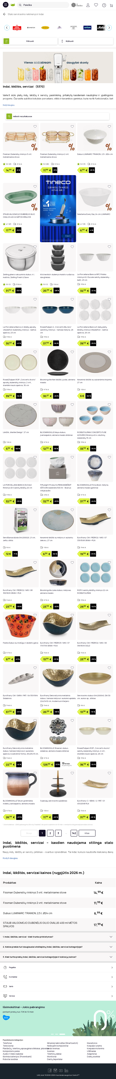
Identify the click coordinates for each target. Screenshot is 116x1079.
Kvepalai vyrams (94, 1045)
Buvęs (29, 833)
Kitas (87, 833)
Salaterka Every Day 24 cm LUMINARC (93, 214)
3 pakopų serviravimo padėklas (53, 800)
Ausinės (50, 1051)
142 (74, 833)
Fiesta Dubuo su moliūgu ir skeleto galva (20, 643)
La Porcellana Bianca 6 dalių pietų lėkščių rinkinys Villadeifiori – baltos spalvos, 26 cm (92, 330)
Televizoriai (8, 1045)
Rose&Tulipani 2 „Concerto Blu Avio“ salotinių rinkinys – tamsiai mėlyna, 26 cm (56, 330)
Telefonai (7, 1043)
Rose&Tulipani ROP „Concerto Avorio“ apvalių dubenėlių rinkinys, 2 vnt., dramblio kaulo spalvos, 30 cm (19, 382)
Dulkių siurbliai (93, 1056)
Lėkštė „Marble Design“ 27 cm (16, 432)
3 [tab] (62, 1034)
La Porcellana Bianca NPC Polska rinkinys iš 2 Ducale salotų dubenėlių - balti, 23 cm (93, 277)
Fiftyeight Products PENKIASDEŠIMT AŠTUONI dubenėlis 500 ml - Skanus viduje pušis (55, 488)
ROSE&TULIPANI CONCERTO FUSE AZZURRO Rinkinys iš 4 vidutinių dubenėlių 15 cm (91, 435)
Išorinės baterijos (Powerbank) (17, 1056)
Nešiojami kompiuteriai (57, 1045)
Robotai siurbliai (10, 1059)
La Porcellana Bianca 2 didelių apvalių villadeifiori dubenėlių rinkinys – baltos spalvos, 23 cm (19, 330)
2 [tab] (56, 1034)
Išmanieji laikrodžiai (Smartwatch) (62, 1043)
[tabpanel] (58, 1018)
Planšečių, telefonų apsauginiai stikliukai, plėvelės (26, 1048)
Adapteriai (92, 1053)
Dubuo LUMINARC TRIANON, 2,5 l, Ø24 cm (95, 154)
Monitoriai (51, 1056)
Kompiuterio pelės (11, 1051)
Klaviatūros (92, 1043)
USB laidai (91, 1051)
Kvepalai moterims (95, 1048)
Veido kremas (53, 1048)
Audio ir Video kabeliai (13, 1053)
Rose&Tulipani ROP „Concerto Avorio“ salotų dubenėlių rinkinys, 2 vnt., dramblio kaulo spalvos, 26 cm (93, 751)
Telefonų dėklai (54, 1053)
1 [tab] (52, 1034)
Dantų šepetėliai (54, 1059)
